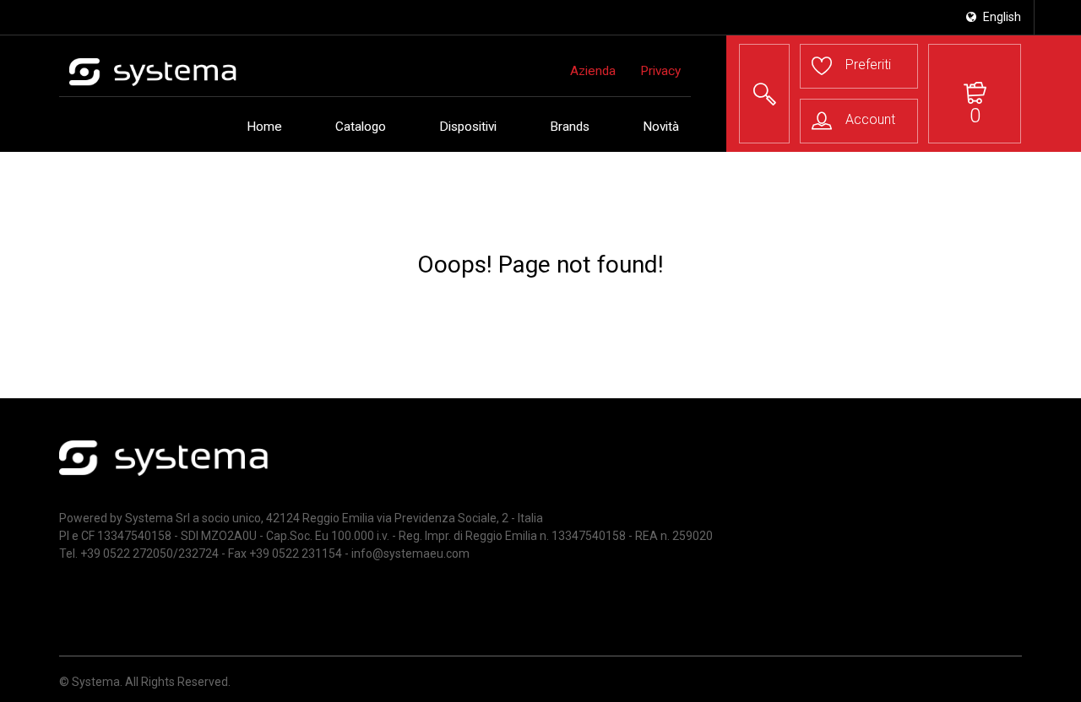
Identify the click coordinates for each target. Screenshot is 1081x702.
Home (264, 126)
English (1001, 17)
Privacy (660, 70)
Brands (569, 126)
